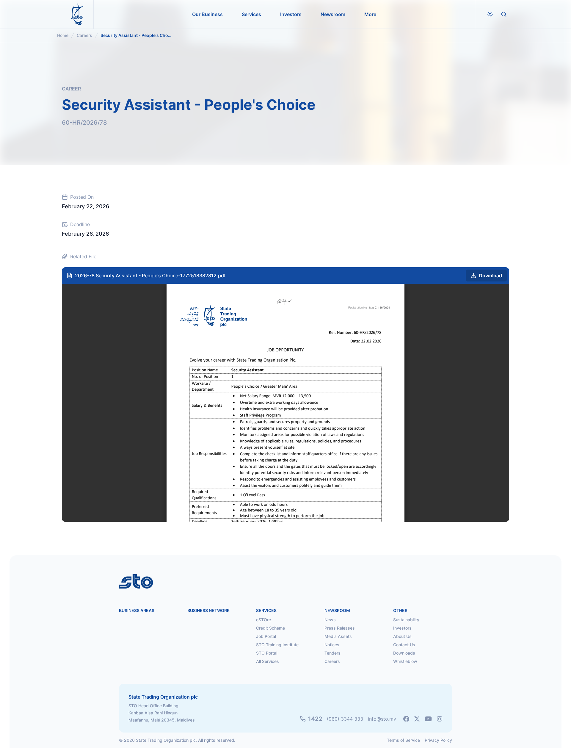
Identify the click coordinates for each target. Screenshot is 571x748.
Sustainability (406, 619)
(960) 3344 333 (345, 719)
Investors (402, 627)
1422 (315, 718)
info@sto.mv (382, 719)
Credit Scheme (270, 627)
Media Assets (338, 636)
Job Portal (266, 636)
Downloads (404, 652)
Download (490, 275)
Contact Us (404, 644)
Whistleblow (405, 661)
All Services (267, 661)
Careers (84, 35)
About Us (402, 636)
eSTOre (263, 619)
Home (62, 35)
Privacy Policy (438, 740)
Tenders (332, 652)
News (330, 619)
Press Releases (339, 627)
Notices (331, 644)
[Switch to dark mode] (490, 14)
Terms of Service (403, 740)
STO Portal (266, 652)
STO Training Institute (277, 644)
